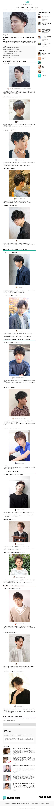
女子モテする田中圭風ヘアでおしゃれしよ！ (10, 57)
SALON (32, 7)
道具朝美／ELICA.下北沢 (20, 544)
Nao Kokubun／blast (20, 121)
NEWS (36, 7)
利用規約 (18, 803)
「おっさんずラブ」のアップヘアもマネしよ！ (10, 53)
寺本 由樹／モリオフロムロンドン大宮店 (20, 418)
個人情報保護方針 (13, 803)
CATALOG (22, 7)
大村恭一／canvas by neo (20, 706)
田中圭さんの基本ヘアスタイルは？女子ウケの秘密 (11, 47)
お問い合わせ (7, 803)
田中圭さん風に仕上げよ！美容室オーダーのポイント (11, 49)
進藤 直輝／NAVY (20, 287)
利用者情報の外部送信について (35, 803)
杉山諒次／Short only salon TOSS (20, 577)
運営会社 (47, 803)
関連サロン (43, 803)
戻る (19, 724)
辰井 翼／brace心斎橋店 (20, 509)
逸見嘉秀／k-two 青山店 (20, 623)
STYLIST (27, 7)
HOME (18, 7)
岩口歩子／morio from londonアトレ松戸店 (20, 377)
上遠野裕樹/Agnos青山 (20, 463)
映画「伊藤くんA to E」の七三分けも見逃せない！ (11, 55)
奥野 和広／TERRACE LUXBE (20, 198)
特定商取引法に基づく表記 (25, 803)
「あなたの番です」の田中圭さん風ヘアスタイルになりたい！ (12, 51)
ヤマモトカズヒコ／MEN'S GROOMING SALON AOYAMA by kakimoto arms (20, 88)
